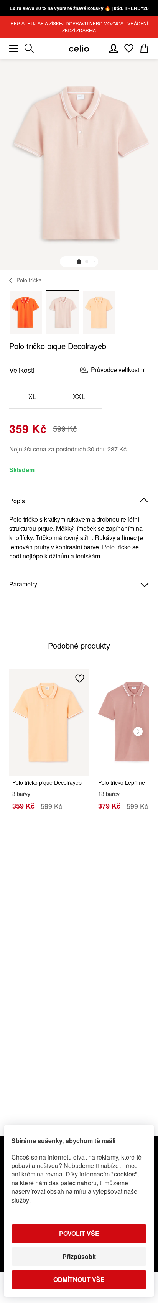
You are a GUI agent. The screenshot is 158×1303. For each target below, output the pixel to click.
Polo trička (29, 280)
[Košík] (144, 48)
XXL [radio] (79, 396)
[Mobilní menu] (13, 48)
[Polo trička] (11, 280)
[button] (79, 261)
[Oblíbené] (128, 48)
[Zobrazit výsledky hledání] (29, 48)
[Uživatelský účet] (113, 48)
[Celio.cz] (79, 48)
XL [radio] (32, 396)
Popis (17, 500)
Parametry (23, 584)
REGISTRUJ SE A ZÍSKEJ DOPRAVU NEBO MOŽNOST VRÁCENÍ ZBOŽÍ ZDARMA (79, 26)
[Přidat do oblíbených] (80, 678)
